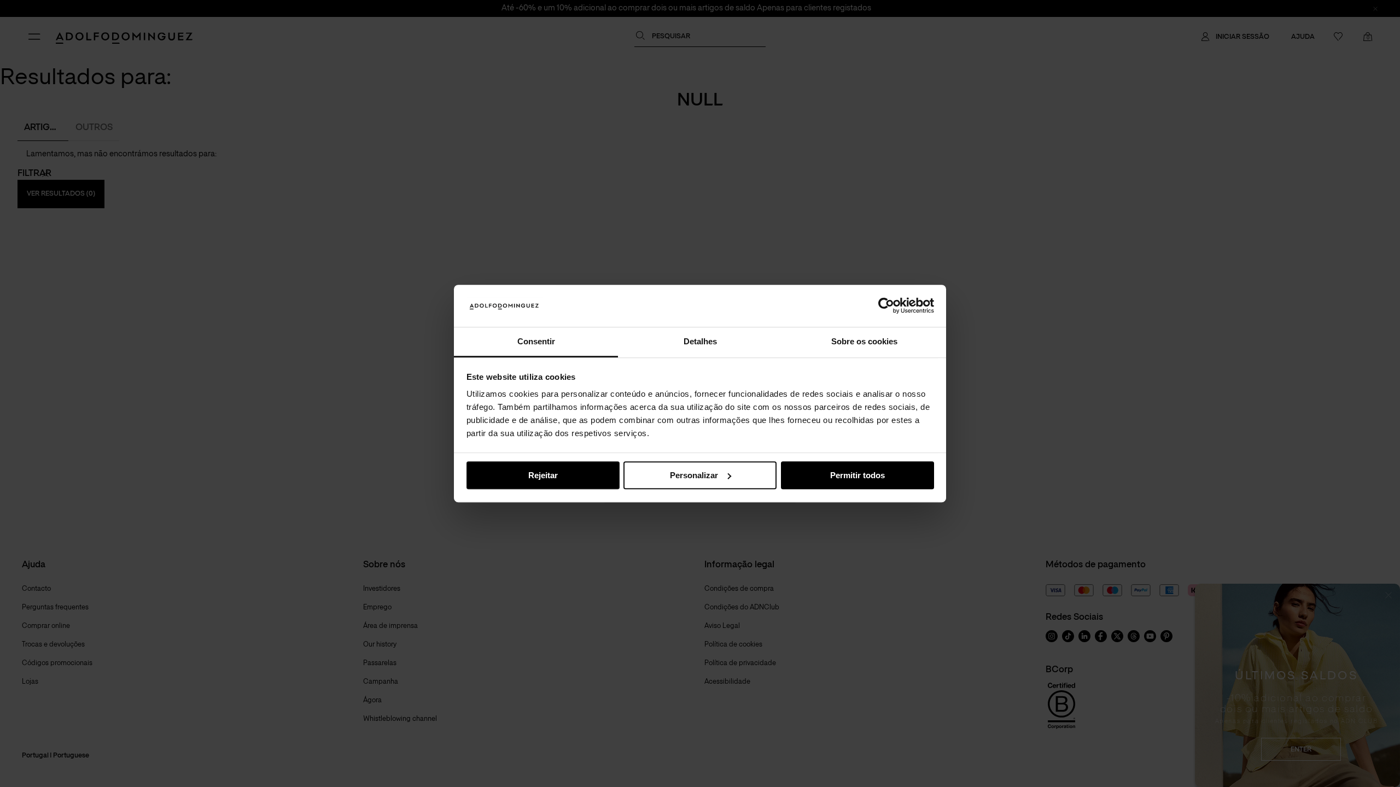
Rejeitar (543, 475)
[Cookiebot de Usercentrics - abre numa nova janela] (886, 306)
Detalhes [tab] (700, 341)
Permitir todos (857, 475)
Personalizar (694, 475)
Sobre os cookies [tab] (864, 341)
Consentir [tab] (536, 341)
